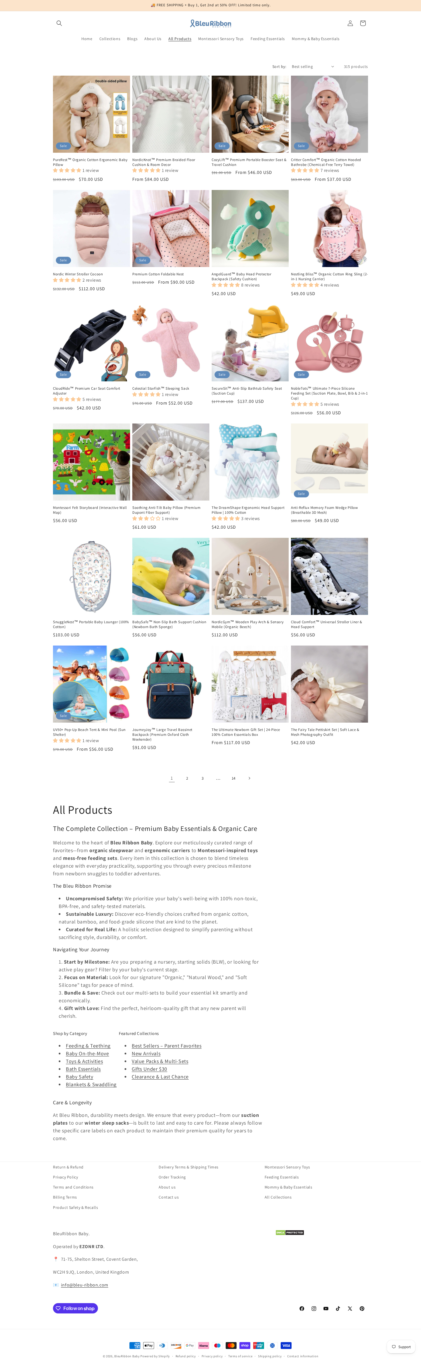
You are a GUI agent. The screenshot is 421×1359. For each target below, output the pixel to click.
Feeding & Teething (88, 1045)
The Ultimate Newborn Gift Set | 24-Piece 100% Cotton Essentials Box (246, 732)
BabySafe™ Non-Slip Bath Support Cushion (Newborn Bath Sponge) (169, 624)
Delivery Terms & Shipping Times (189, 1167)
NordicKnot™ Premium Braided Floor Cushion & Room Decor (163, 162)
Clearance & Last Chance (160, 1076)
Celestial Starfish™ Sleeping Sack (160, 388)
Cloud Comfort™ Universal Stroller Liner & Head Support (326, 624)
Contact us (169, 1197)
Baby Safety (79, 1076)
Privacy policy (212, 1356)
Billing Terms (65, 1197)
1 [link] (172, 778)
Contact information (302, 1356)
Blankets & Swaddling (91, 1084)
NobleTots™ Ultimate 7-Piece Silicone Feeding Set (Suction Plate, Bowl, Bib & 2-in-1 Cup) (329, 393)
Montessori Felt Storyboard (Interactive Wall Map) (90, 510)
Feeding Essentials (282, 1177)
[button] (59, 23)
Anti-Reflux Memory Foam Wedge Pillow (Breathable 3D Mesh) (324, 510)
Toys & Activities (84, 1061)
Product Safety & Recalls (75, 1207)
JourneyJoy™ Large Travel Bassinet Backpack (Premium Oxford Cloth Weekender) (162, 734)
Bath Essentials (83, 1069)
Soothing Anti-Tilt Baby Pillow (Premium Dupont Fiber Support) (166, 510)
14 (234, 778)
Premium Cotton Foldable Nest (158, 274)
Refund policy (186, 1356)
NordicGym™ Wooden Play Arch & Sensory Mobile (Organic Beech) (248, 624)
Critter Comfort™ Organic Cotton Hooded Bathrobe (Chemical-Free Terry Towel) (326, 162)
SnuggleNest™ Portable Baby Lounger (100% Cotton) (91, 624)
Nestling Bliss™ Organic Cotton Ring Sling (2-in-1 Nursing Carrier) (329, 276)
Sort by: (279, 66)
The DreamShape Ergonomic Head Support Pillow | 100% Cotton (248, 510)
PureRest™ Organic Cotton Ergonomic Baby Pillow (90, 162)
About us (167, 1187)
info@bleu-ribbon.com (84, 1285)
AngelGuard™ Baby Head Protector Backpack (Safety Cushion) (242, 276)
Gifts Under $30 (149, 1069)
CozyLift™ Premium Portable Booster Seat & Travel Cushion (249, 162)
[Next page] (249, 778)
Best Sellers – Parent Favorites (167, 1045)
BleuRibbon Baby (127, 1356)
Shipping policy (270, 1356)
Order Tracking (172, 1177)
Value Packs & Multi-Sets (160, 1061)
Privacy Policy (65, 1177)
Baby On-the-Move (87, 1053)
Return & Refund (68, 1167)
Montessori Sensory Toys (287, 1167)
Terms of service (240, 1356)
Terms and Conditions (73, 1187)
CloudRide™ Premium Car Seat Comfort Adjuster (86, 391)
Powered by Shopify (155, 1356)
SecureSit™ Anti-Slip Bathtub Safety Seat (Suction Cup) (247, 391)
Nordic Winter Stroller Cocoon (78, 274)
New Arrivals (146, 1053)
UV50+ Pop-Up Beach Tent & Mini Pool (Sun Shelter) (89, 732)
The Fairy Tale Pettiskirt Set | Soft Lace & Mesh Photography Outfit (325, 732)
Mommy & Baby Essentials (288, 1187)
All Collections (278, 1197)
